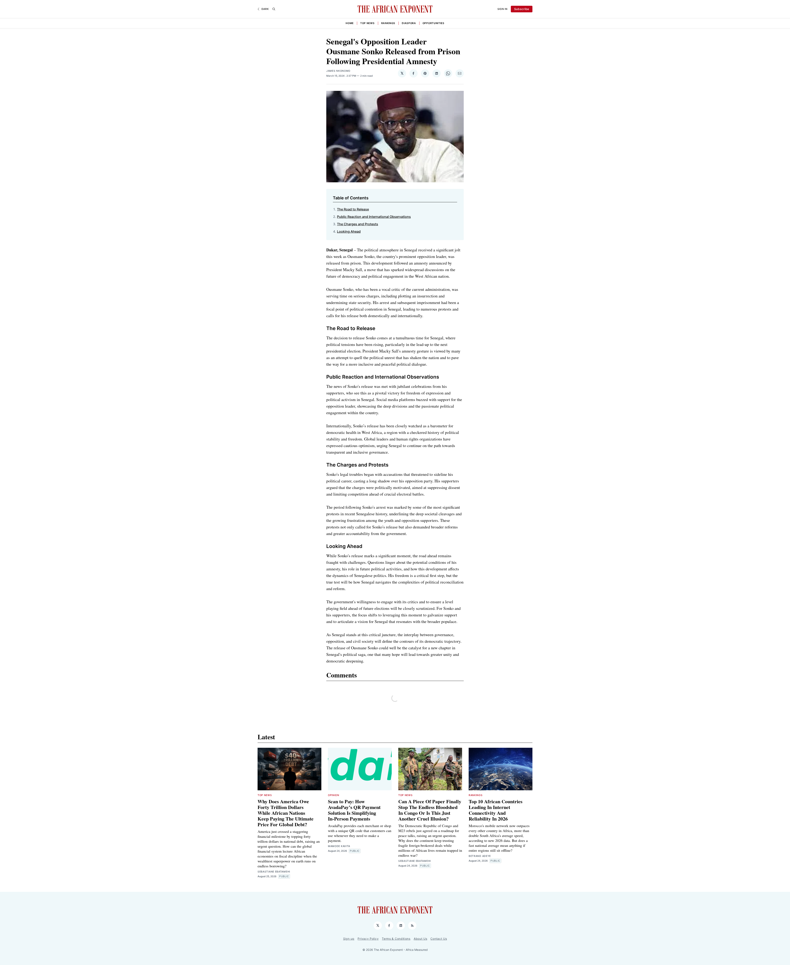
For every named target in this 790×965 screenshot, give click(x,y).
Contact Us (438, 938)
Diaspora (409, 23)
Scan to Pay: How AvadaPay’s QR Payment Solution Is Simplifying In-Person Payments (355, 810)
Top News (367, 23)
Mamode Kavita (339, 846)
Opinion (333, 795)
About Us (420, 938)
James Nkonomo (338, 70)
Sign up (348, 938)
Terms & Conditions (396, 938)
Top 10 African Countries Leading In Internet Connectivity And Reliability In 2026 (495, 810)
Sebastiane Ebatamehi (274, 871)
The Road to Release (353, 209)
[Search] (273, 9)
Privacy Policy (368, 938)
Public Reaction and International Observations (374, 217)
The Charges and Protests (357, 224)
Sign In (502, 8)
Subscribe (521, 9)
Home (350, 23)
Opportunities (433, 23)
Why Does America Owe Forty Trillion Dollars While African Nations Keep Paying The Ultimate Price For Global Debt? (286, 813)
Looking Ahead (349, 231)
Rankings (388, 23)
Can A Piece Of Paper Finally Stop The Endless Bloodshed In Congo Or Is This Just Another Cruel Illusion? (429, 810)
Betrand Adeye (480, 856)
